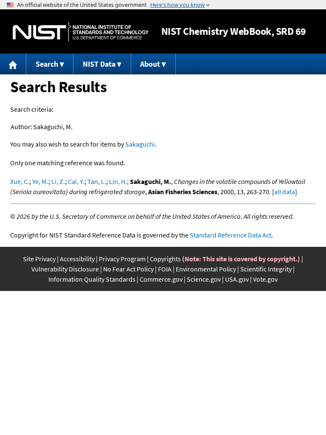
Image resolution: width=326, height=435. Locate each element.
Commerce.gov (161, 279)
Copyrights (165, 258)
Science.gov (204, 279)
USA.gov (237, 279)
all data (284, 191)
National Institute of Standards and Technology (81, 31)
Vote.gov (265, 279)
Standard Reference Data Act (230, 235)
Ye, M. (40, 181)
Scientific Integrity (266, 269)
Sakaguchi (140, 144)
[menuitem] (13, 64)
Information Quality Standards (91, 279)
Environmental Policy (206, 269)
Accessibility (77, 258)
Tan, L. (96, 181)
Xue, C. (19, 181)
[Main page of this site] (13, 64)
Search (47, 64)
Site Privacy (39, 258)
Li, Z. (58, 181)
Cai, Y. (76, 181)
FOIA (164, 269)
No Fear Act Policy (128, 269)
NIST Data (99, 64)
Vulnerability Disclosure (65, 269)
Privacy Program (122, 258)
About (150, 64)
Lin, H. (118, 181)
